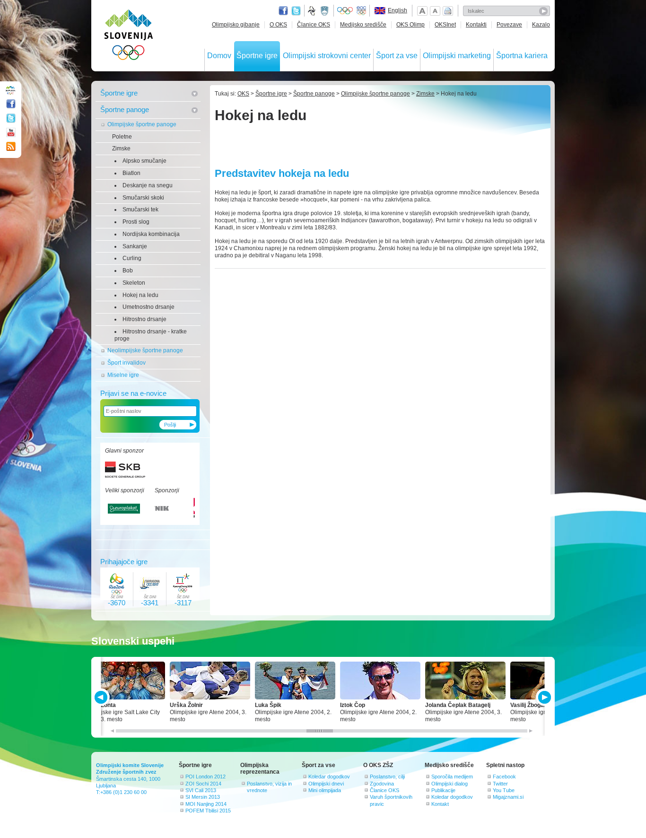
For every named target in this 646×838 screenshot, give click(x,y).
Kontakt (440, 804)
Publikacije (443, 790)
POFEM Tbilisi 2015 (208, 810)
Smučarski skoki (143, 197)
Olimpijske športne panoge (141, 124)
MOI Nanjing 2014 (206, 804)
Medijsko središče (363, 24)
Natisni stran (448, 11)
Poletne (122, 136)
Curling (131, 258)
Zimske (121, 148)
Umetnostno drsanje (148, 307)
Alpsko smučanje (144, 160)
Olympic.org (345, 11)
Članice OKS (313, 24)
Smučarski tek (140, 209)
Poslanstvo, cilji (387, 776)
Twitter (296, 11)
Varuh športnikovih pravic (391, 800)
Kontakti (476, 24)
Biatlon (131, 173)
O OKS (278, 24)
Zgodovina (382, 783)
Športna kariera (522, 56)
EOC (361, 11)
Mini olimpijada (324, 790)
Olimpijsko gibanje (236, 24)
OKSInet (445, 24)
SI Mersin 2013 (202, 797)
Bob (127, 270)
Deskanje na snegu (147, 185)
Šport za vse (397, 56)
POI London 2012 (205, 776)
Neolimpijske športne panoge (145, 350)
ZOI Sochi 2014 (203, 783)
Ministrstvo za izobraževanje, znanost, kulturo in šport (325, 11)
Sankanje (134, 246)
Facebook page (283, 11)
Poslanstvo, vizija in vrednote (269, 787)
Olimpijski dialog (449, 783)
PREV (102, 697)
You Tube (504, 790)
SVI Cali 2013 (200, 790)
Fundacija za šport (312, 11)
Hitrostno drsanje (144, 319)
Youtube (11, 132)
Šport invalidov (126, 362)
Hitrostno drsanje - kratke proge (150, 335)
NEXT (544, 697)
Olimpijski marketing (457, 56)
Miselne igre (123, 375)
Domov (219, 56)
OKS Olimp (410, 24)
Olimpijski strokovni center (327, 56)
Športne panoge (124, 109)
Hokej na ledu (140, 295)
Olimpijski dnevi (326, 783)
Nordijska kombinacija (151, 234)
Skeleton (133, 282)
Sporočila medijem (452, 776)
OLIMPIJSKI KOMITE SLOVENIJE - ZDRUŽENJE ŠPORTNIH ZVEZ (129, 36)
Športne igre (257, 56)
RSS (11, 146)
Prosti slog (135, 221)
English (397, 10)
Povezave (509, 24)
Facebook (504, 776)
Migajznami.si (508, 797)
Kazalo (541, 24)
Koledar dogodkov (329, 776)
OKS (243, 93)
